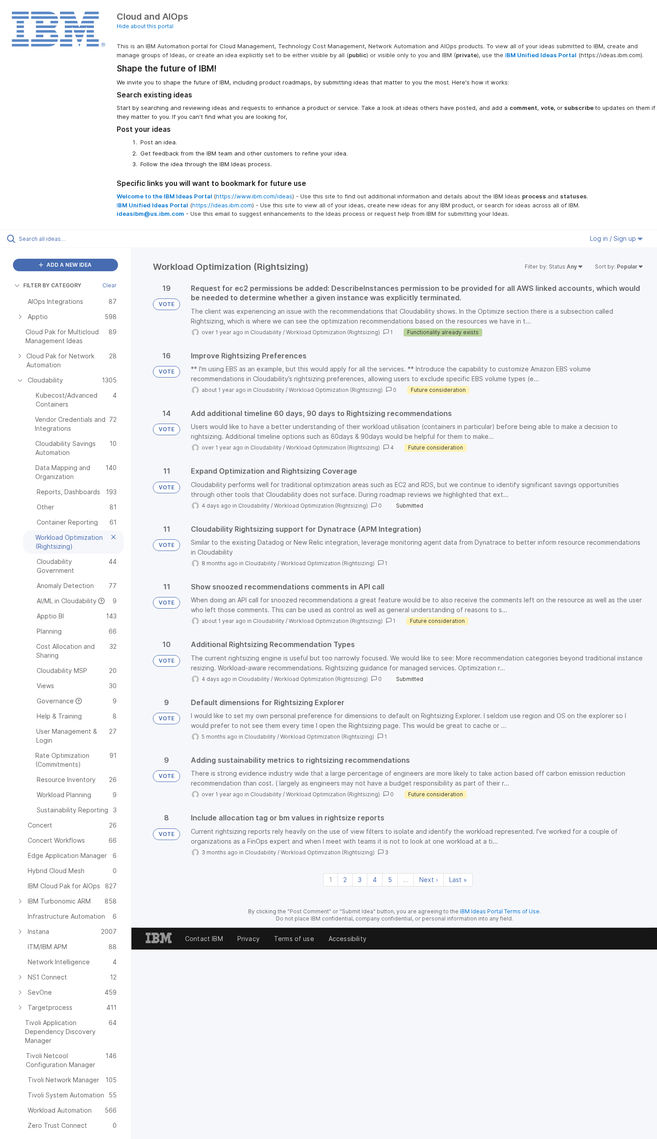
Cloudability (266, 332)
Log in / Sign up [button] (614, 238)
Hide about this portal (145, 26)
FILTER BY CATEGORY (52, 285)
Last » (458, 879)
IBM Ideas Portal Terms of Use (499, 911)
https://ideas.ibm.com (222, 205)
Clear (109, 285)
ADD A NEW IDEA (68, 264)
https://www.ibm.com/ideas (254, 196)
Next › (428, 879)
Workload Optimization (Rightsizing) (333, 332)
